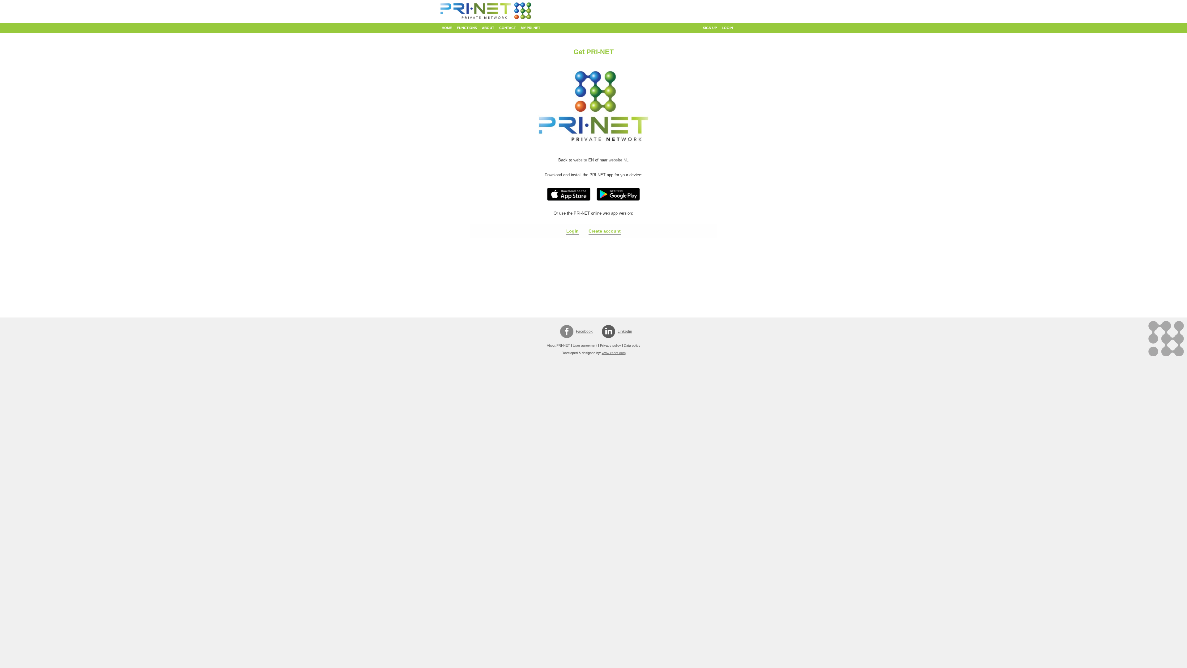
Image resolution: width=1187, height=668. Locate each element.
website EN (583, 160)
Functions (467, 28)
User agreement (585, 345)
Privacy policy (610, 345)
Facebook (584, 331)
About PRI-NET (558, 345)
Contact (507, 28)
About (488, 28)
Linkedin (625, 331)
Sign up (710, 28)
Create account (605, 231)
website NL (618, 160)
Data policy (632, 345)
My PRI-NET (530, 28)
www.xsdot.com (614, 353)
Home (447, 28)
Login (727, 28)
